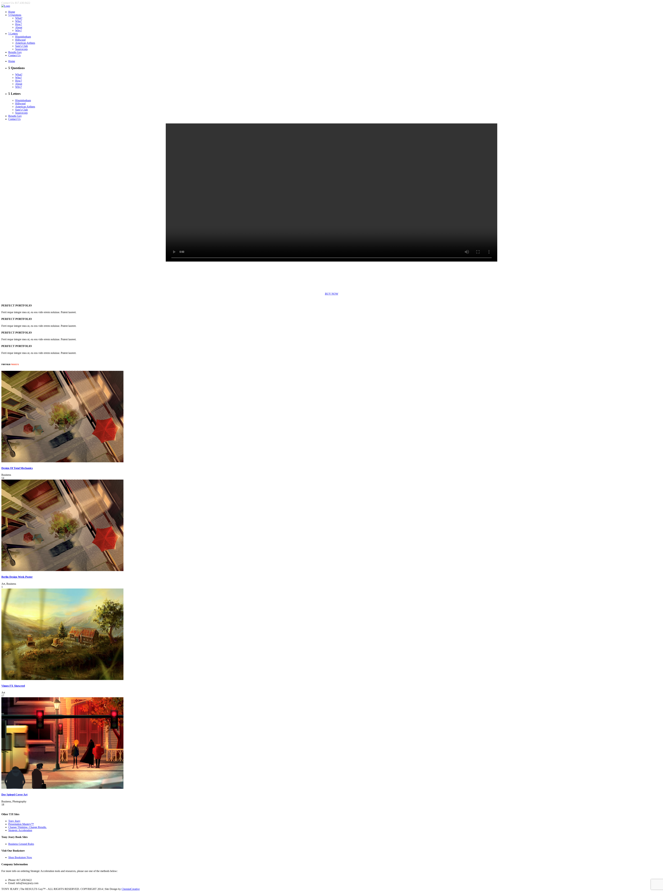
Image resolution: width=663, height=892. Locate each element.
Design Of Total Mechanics (17, 468)
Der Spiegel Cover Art (14, 794)
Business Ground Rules (21, 843)
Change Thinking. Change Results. (27, 827)
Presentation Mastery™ (21, 824)
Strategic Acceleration (20, 830)
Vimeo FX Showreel (13, 685)
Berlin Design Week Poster (17, 576)
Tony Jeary (14, 820)
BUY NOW (331, 293)
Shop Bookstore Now (20, 857)
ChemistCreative (131, 889)
